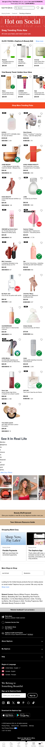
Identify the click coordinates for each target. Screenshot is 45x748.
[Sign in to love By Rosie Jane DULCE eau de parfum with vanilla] (20, 275)
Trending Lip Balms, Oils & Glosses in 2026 (21, 600)
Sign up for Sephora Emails (11, 691)
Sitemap (31, 725)
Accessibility (23, 725)
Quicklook (5, 51)
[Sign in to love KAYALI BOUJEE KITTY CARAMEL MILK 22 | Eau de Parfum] (20, 114)
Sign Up (32, 695)
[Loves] (38, 8)
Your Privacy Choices (8, 728)
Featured (14, 13)
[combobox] (24, 8)
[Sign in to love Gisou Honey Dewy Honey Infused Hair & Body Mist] (14, 77)
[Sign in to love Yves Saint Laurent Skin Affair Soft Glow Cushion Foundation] (20, 404)
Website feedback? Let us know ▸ (22, 610)
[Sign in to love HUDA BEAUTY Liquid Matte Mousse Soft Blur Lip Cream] (20, 178)
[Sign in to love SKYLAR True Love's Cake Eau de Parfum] (41, 372)
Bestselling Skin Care (15, 596)
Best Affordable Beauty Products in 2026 (22, 602)
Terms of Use (15, 725)
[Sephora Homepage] (7, 8)
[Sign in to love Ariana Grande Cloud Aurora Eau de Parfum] (41, 307)
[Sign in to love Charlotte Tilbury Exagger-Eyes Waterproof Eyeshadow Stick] (41, 275)
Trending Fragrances (32, 601)
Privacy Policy (6, 725)
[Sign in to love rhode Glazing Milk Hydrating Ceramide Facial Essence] (41, 340)
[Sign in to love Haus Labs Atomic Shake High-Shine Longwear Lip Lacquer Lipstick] (20, 372)
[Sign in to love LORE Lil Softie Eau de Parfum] (41, 178)
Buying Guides (6, 13)
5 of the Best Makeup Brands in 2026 (22, 599)
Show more (39, 41)
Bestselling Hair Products (31, 596)
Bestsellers (5, 599)
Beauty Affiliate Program (22, 594)
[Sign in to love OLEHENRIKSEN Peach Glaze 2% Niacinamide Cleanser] (20, 307)
